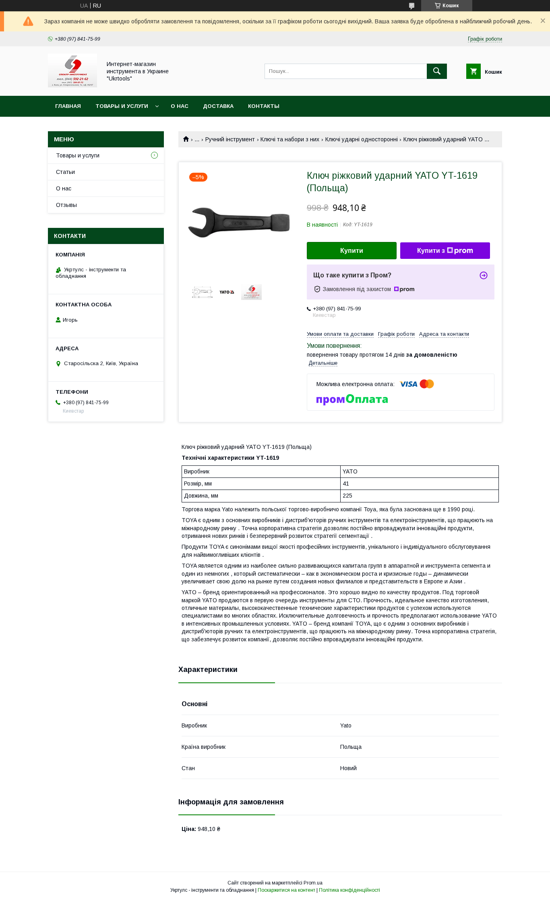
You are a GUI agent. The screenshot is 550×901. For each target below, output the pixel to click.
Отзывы (66, 205)
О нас (179, 106)
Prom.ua (313, 883)
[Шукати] (437, 71)
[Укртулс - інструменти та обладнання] (72, 85)
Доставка (218, 106)
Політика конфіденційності (349, 890)
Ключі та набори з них (290, 139)
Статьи (65, 172)
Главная (68, 106)
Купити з (431, 250)
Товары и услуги (121, 106)
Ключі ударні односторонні (361, 139)
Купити (351, 250)
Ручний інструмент (230, 139)
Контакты (263, 106)
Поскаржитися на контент (286, 890)
